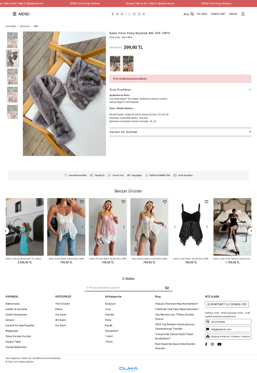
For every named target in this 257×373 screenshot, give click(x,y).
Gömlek (109, 314)
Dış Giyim (60, 325)
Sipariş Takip (13, 341)
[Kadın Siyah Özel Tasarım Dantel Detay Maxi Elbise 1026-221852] (232, 227)
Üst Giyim (61, 314)
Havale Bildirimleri (16, 347)
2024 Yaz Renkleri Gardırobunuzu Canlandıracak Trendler (175, 326)
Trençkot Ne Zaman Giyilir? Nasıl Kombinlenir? (174, 336)
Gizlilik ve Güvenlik (16, 309)
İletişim (10, 320)
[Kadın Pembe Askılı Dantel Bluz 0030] (108, 227)
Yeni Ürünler (62, 303)
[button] (243, 14)
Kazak (109, 325)
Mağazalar (12, 330)
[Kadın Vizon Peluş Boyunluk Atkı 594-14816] (128, 64)
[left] (5, 231)
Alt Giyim (60, 320)
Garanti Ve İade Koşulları (20, 325)
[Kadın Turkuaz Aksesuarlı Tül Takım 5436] (25, 227)
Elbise (58, 309)
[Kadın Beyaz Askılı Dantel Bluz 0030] (149, 227)
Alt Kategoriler (113, 296)
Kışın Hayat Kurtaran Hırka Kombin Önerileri (175, 346)
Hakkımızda (12, 303)
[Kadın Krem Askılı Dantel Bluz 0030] (66, 227)
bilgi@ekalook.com (221, 329)
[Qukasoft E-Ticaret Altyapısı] (128, 369)
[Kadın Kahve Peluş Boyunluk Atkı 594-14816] (115, 64)
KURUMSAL (12, 296)
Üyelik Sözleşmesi (16, 314)
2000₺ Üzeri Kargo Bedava (85, 3)
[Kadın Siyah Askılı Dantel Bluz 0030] (191, 227)
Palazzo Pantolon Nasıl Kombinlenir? (177, 303)
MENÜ (23, 14)
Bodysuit (110, 303)
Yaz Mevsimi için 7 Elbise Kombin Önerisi (174, 316)
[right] (251, 231)
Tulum (109, 341)
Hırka (108, 320)
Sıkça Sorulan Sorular (18, 336)
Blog (158, 296)
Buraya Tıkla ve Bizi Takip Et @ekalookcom (150, 3)
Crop (108, 309)
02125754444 (218, 322)
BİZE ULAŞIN (212, 296)
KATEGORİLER (63, 296)
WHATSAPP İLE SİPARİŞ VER (228, 304)
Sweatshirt (111, 330)
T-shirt (109, 336)
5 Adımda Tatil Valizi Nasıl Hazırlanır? (177, 309)
